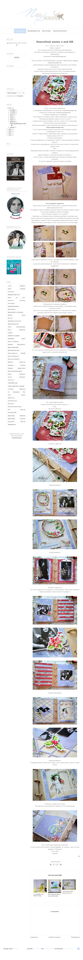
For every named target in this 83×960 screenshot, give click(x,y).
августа (12, 114)
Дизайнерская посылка (14, 321)
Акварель (22, 286)
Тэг (9, 392)
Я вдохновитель (12, 400)
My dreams (15, 948)
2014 (9, 133)
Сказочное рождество (58, 56)
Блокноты (10, 300)
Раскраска (22, 374)
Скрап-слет (11, 380)
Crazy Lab (22, 409)
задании (58, 847)
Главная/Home (20, 31)
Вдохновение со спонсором (15, 312)
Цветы (23, 395)
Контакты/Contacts (60, 31)
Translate (20, 96)
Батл (23, 297)
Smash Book (11, 421)
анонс (9, 297)
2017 (10, 108)
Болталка (22, 300)
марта (12, 120)
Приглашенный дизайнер (15, 371)
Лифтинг (10, 344)
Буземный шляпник (13, 306)
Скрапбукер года (12, 383)
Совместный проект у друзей (16, 386)
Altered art (11, 403)
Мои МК (23, 353)
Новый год (22, 362)
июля (11, 116)
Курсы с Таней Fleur (13, 341)
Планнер (22, 365)
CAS (9, 409)
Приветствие (21, 368)
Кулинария (11, 338)
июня (11, 118)
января (12, 127)
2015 (9, 131)
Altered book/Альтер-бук (15, 406)
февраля (12, 121)
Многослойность (12, 353)
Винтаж (10, 315)
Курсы (23, 338)
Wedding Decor (12, 424)
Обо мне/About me (33, 31)
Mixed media (11, 415)
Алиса (9, 288)
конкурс (10, 332)
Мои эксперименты (13, 356)
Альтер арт (11, 291)
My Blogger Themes (49, 948)
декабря (12, 110)
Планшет (10, 368)
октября (12, 112)
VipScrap (23, 421)
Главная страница (54, 937)
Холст (9, 395)
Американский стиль (14, 294)
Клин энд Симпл (20, 327)
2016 (9, 129)
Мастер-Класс (21, 344)
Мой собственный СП (14, 359)
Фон (24, 392)
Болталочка (11, 303)
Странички (22, 389)
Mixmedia (22, 415)
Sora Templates (37, 948)
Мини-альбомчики (13, 347)
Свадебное (22, 377)
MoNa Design (11, 418)
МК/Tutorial (46, 31)
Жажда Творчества (13, 324)
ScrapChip (22, 418)
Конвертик (22, 329)
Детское (10, 318)
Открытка (11, 365)
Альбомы (22, 288)
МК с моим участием (13, 350)
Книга (9, 329)
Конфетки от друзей (13, 335)
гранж (23, 315)
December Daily (12, 412)
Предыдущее (75, 937)
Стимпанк (10, 389)
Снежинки (63, 115)
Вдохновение (11, 309)
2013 (9, 135)
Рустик (10, 377)
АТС (17, 297)
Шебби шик (11, 398)
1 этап (9, 286)
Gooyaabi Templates (68, 948)
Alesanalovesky (16, 438)
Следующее (34, 937)
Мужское (10, 362)
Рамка (9, 374)
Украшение (16, 392)
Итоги (9, 327)
